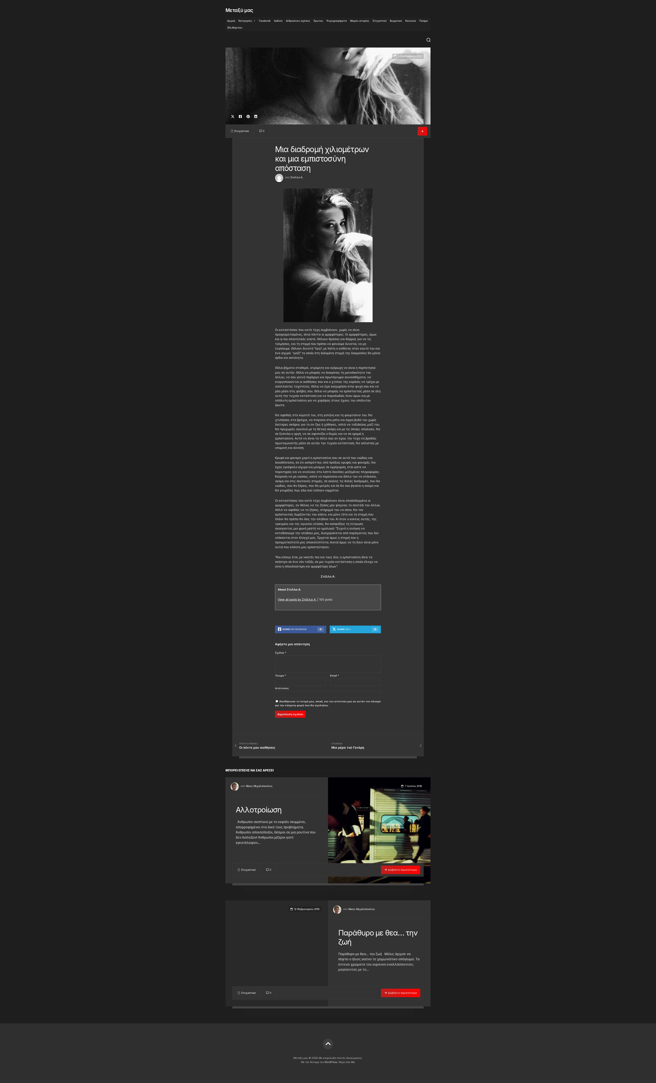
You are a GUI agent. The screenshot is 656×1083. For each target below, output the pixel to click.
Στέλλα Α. (296, 177)
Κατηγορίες (245, 20)
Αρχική (231, 20)
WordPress (330, 1062)
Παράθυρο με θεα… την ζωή (378, 937)
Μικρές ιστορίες (359, 20)
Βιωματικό (396, 20)
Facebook (265, 20)
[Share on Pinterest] (248, 116)
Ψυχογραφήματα (336, 20)
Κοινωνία (410, 20)
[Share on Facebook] (240, 116)
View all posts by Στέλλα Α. (297, 599)
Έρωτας (318, 20)
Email (334, 675)
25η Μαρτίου (234, 27)
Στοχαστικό (380, 20)
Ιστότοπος (282, 688)
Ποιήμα (423, 20)
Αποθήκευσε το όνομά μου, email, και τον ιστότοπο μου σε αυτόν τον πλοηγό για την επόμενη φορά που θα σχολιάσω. (328, 703)
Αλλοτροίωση (259, 809)
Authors (278, 20)
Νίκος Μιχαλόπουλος (259, 786)
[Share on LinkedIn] (255, 116)
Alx (353, 1062)
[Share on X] (233, 116)
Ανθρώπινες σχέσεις (298, 20)
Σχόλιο (280, 652)
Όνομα (280, 675)
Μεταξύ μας (239, 10)
